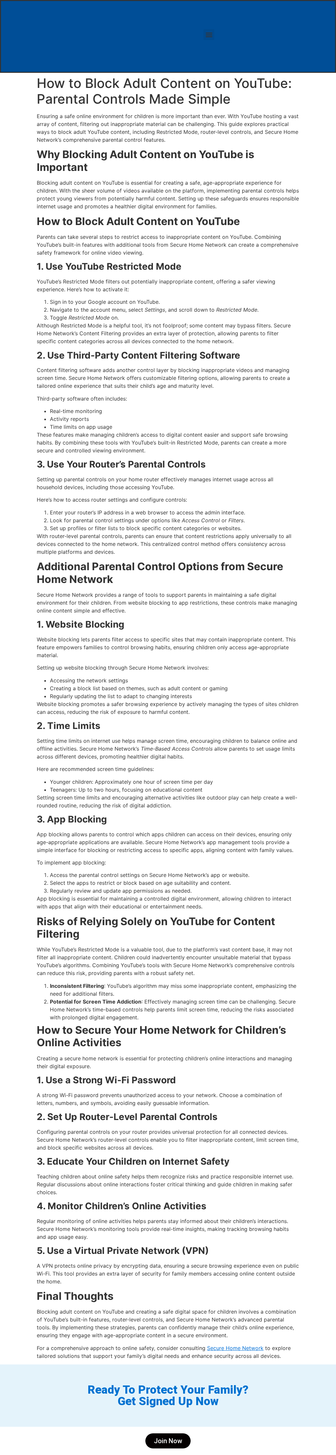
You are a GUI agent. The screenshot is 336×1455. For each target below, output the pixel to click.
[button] (208, 34)
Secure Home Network (235, 1348)
